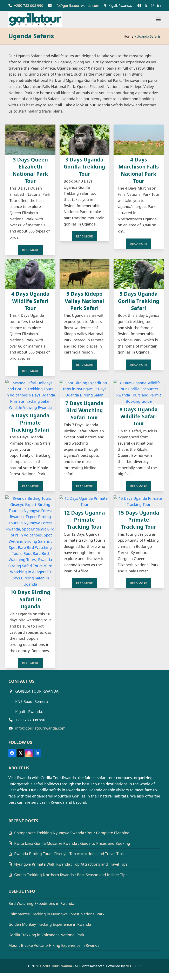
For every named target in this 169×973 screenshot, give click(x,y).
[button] (158, 19)
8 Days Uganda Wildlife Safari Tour (139, 416)
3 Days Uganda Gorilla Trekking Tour (84, 166)
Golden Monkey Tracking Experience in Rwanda (49, 924)
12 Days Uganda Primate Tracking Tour (84, 519)
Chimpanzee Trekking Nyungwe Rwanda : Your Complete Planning (71, 832)
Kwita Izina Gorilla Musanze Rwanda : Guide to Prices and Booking (72, 843)
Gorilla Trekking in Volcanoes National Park (46, 934)
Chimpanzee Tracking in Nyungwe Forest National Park (56, 913)
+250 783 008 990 (28, 5)
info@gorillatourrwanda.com (76, 5)
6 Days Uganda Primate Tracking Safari (30, 422)
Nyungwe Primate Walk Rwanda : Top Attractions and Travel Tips (70, 864)
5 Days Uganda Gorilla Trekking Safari (138, 300)
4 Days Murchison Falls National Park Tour (139, 170)
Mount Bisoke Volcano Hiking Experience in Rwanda (54, 945)
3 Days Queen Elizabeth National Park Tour (30, 170)
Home (128, 36)
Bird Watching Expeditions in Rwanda (41, 903)
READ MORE (30, 250)
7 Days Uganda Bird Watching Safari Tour (84, 410)
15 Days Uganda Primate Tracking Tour (138, 519)
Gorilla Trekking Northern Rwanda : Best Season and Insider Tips (70, 874)
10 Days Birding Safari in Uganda (30, 599)
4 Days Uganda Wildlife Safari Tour (30, 300)
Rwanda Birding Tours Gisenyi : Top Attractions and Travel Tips (69, 853)
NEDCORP (134, 966)
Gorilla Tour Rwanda (56, 966)
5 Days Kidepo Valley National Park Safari (84, 300)
